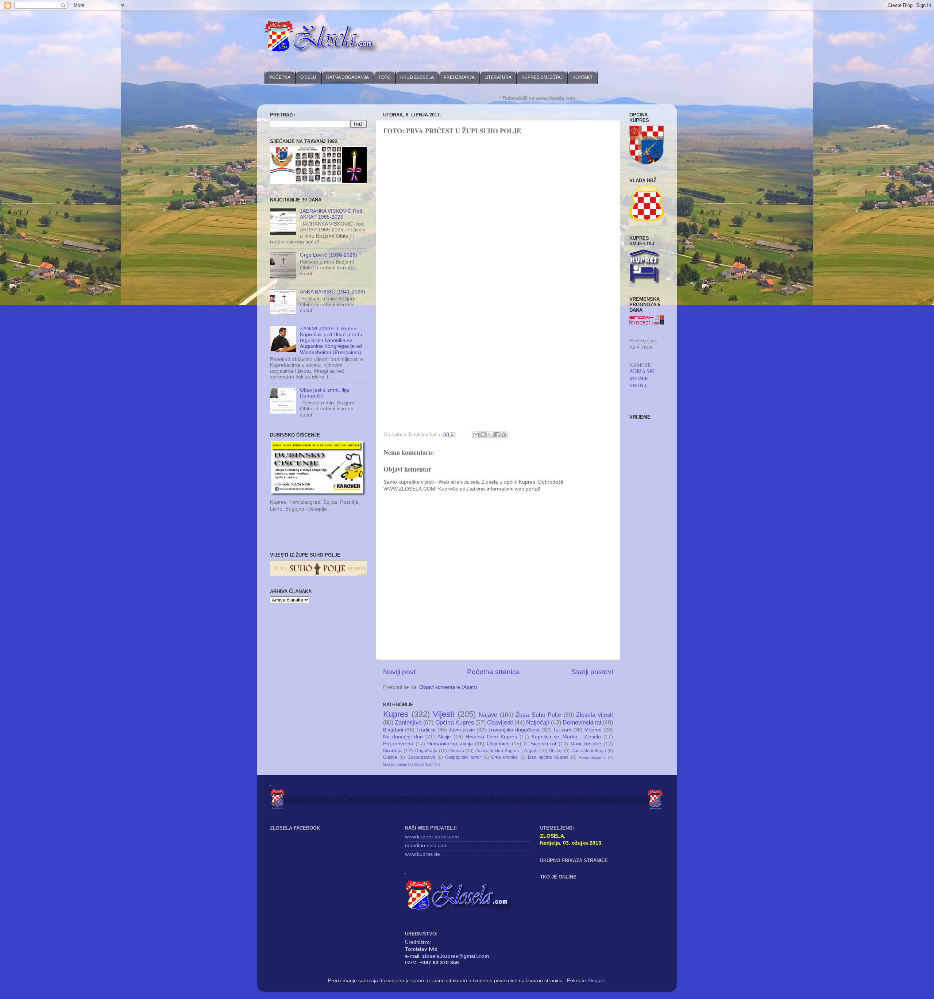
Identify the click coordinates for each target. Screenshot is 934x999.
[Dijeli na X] (490, 434)
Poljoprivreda (398, 743)
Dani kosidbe (586, 743)
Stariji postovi (592, 672)
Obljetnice (498, 743)
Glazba (390, 757)
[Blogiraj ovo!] (483, 434)
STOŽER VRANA (638, 382)
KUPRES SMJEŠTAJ (542, 77)
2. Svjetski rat (540, 743)
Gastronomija (395, 764)
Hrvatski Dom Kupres (491, 736)
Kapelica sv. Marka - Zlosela (566, 736)
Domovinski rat (582, 722)
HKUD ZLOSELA (417, 77)
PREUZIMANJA (459, 77)
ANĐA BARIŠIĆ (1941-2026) (332, 292)
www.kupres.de (422, 854)
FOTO (384, 77)
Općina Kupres (454, 722)
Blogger (596, 980)
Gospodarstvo (421, 757)
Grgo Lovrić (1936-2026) (328, 255)
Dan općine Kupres (548, 757)
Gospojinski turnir (463, 757)
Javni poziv (462, 730)
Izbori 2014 (424, 764)
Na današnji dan (403, 736)
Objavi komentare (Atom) (448, 687)
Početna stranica (493, 672)
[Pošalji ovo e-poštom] (476, 434)
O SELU (308, 77)
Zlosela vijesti (594, 714)
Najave (488, 714)
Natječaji (537, 722)
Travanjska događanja (514, 730)
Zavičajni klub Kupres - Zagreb (506, 750)
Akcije (444, 736)
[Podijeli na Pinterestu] (503, 434)
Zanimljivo (408, 722)
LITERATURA (498, 77)
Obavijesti (500, 722)
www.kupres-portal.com (432, 836)
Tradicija (426, 730)
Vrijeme (593, 730)
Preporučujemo (592, 757)
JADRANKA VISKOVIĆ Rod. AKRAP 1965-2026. (332, 214)
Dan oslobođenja (588, 750)
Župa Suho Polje (538, 714)
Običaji (556, 750)
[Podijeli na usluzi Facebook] (497, 434)
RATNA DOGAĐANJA (347, 77)
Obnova (456, 750)
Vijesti (443, 714)
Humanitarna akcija (449, 743)
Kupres (395, 714)
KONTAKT (582, 77)
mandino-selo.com (426, 845)
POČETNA (279, 77)
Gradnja (392, 750)
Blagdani (393, 730)
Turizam (562, 730)
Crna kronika (504, 757)
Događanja (426, 750)
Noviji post (399, 672)
